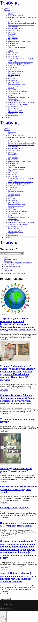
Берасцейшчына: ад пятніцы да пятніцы (22, 23)
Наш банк (11, 78)
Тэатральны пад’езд (15, 106)
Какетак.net (12, 54)
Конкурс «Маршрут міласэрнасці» (20, 64)
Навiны (10, 77)
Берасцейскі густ (14, 21)
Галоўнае (11, 36)
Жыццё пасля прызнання (16, 47)
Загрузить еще (5, 599)
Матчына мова (13, 67)
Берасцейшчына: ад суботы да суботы (21, 25)
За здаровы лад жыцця (16, 49)
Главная (7, 8)
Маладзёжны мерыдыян (16, 65)
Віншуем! (11, 32)
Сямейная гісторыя (14, 101)
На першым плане (14, 73)
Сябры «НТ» (12, 99)
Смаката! (11, 95)
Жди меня (11, 45)
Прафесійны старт (14, 82)
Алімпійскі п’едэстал (15, 15)
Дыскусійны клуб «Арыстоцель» (19, 41)
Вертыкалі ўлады (14, 30)
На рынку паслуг (14, 75)
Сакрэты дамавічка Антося (17, 91)
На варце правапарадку (16, 71)
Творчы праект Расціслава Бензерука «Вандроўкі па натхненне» (21, 103)
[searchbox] (9, 253)
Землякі (10, 51)
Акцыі (10, 14)
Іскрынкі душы (13, 52)
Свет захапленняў (14, 93)
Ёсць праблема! (13, 43)
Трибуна (9, 3)
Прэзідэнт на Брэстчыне (16, 84)
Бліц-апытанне (13, 27)
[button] (3, 616)
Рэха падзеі (12, 89)
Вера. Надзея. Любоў (15, 28)
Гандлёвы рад (13, 38)
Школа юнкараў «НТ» (15, 112)
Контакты (7, 117)
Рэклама (11, 88)
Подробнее (4, 339)
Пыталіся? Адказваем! (16, 86)
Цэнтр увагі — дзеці (15, 110)
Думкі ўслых (12, 40)
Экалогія (11, 114)
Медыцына (12, 69)
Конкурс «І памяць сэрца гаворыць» (20, 62)
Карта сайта (8, 604)
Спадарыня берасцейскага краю (19, 97)
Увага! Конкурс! (13, 108)
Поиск (22, 253)
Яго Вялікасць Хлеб (15, 115)
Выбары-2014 (13, 34)
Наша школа (12, 80)
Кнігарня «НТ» (13, 56)
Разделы (7, 10)
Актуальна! (12, 12)
